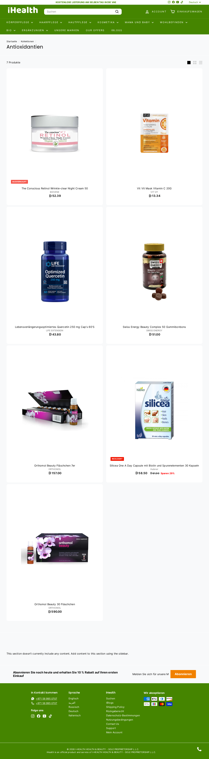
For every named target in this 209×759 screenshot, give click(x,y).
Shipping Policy (115, 706)
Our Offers (95, 30)
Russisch (74, 706)
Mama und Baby (138, 22)
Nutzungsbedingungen (119, 719)
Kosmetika (107, 22)
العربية (72, 702)
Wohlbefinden (172, 22)
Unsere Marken (66, 30)
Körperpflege (18, 22)
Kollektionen (27, 41)
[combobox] (83, 12)
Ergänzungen (33, 30)
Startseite (12, 41)
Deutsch (73, 711)
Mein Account (114, 732)
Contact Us (112, 723)
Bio (10, 30)
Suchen (110, 698)
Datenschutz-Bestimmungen (123, 715)
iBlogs (116, 30)
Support (111, 728)
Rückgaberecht (115, 711)
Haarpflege (49, 22)
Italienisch (75, 715)
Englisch (74, 698)
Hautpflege (78, 22)
